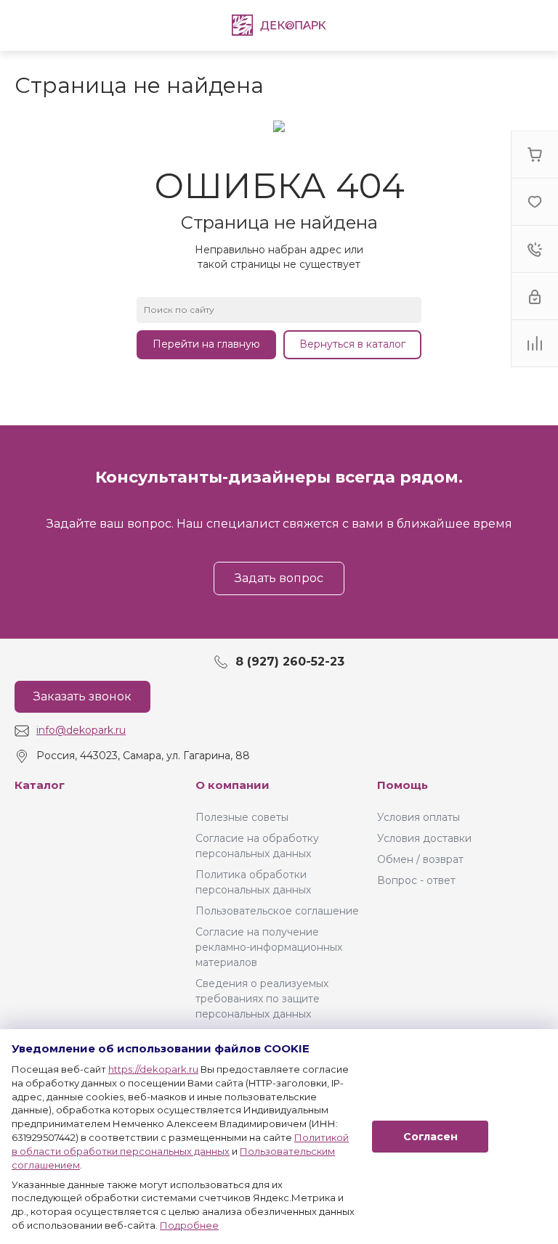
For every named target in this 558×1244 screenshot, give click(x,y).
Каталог (40, 785)
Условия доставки (424, 838)
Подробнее (189, 1225)
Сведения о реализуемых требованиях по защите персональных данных (261, 998)
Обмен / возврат (420, 859)
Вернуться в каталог (352, 344)
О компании (232, 785)
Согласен (430, 1136)
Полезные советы (241, 817)
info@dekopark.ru (81, 730)
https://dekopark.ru (153, 1069)
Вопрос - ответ (416, 880)
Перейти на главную (206, 344)
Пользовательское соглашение (277, 910)
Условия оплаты (418, 817)
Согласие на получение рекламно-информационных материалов (268, 947)
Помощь (402, 785)
